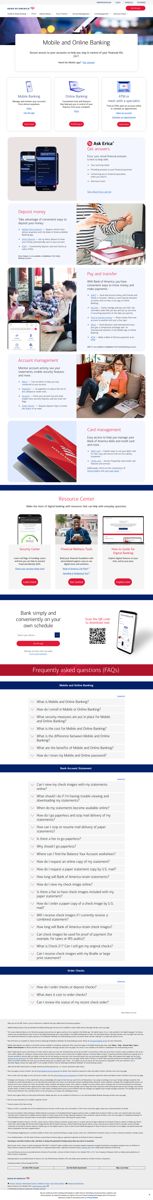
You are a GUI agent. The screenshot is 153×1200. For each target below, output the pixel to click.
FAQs (29, 108)
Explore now (123, 582)
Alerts (24, 381)
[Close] (149, 1194)
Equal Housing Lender (39, 1186)
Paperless (26, 389)
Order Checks (28, 406)
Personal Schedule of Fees (98, 1041)
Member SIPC (86, 1148)
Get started (88, 62)
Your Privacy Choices (58, 1183)
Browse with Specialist (76, 1183)
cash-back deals (112, 470)
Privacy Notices (92, 1198)
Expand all (121, 696)
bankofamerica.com (104, 2)
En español (141, 2)
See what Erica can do (99, 191)
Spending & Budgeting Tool (76, 573)
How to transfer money (101, 317)
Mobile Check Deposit (32, 229)
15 (89, 572)
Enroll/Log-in (76, 124)
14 (89, 568)
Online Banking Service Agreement (48, 1071)
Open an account (124, 113)
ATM (24, 246)
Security (25, 396)
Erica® (34, 14)
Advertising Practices (30, 1183)
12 (100, 456)
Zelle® (93, 295)
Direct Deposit (28, 239)
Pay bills (94, 307)
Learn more (29, 124)
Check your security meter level (29, 568)
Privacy (12, 1183)
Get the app (135, 8)
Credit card (96, 461)
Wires (93, 324)
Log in (118, 2)
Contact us (129, 2)
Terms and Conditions (38, 654)
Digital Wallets (93, 470)
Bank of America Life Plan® (75, 568)
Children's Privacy (43, 1183)
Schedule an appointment (124, 117)
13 (120, 470)
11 (34, 405)
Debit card (95, 451)
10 (31, 388)
